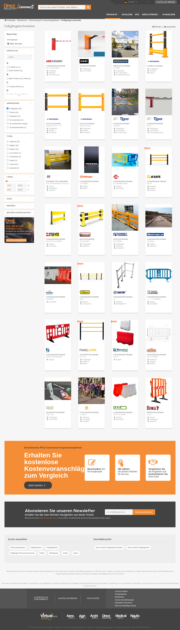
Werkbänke (53, 553)
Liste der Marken (121, 591)
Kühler (65, 553)
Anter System (16, 71)
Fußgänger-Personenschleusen (22, 553)
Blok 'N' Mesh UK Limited (20, 79)
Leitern (75, 553)
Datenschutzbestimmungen (48, 518)
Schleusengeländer (17, 547)
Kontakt (58, 35)
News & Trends (150, 14)
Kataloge (127, 14)
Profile (42, 553)
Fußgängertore (36, 547)
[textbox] (62, 7)
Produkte (111, 14)
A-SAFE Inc (14, 67)
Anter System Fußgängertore (139, 547)
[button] (19, 50)
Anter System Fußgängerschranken (109, 547)
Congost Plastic (16, 87)
